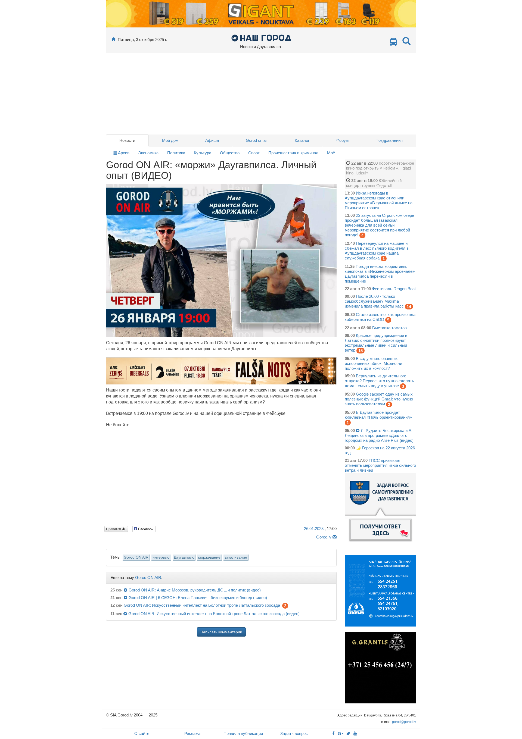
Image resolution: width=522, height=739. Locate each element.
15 (360, 350)
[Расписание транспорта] (393, 43)
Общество (230, 153)
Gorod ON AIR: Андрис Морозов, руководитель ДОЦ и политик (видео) (195, 590)
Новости (127, 140)
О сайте (141, 733)
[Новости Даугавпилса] (261, 37)
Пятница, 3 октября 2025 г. (142, 39)
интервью (161, 557)
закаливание (236, 557)
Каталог (302, 140)
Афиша (212, 140)
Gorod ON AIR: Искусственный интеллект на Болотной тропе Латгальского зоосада (202, 605)
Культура (202, 153)
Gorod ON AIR (136, 557)
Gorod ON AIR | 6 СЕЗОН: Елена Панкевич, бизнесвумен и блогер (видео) (198, 597)
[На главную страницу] (113, 39)
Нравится (114, 529)
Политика (176, 153)
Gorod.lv (323, 537)
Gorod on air (257, 140)
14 (409, 306)
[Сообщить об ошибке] (335, 537)
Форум (342, 140)
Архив (123, 153)
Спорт (254, 153)
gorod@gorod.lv (404, 722)
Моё (331, 153)
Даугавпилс (184, 557)
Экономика (148, 153)
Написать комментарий (221, 632)
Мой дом (170, 140)
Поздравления (389, 140)
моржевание (209, 557)
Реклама (192, 733)
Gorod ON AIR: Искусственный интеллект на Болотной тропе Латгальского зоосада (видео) (214, 613)
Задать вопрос (294, 733)
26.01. (314, 528)
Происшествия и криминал (293, 153)
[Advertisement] (261, 94)
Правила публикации (243, 733)
